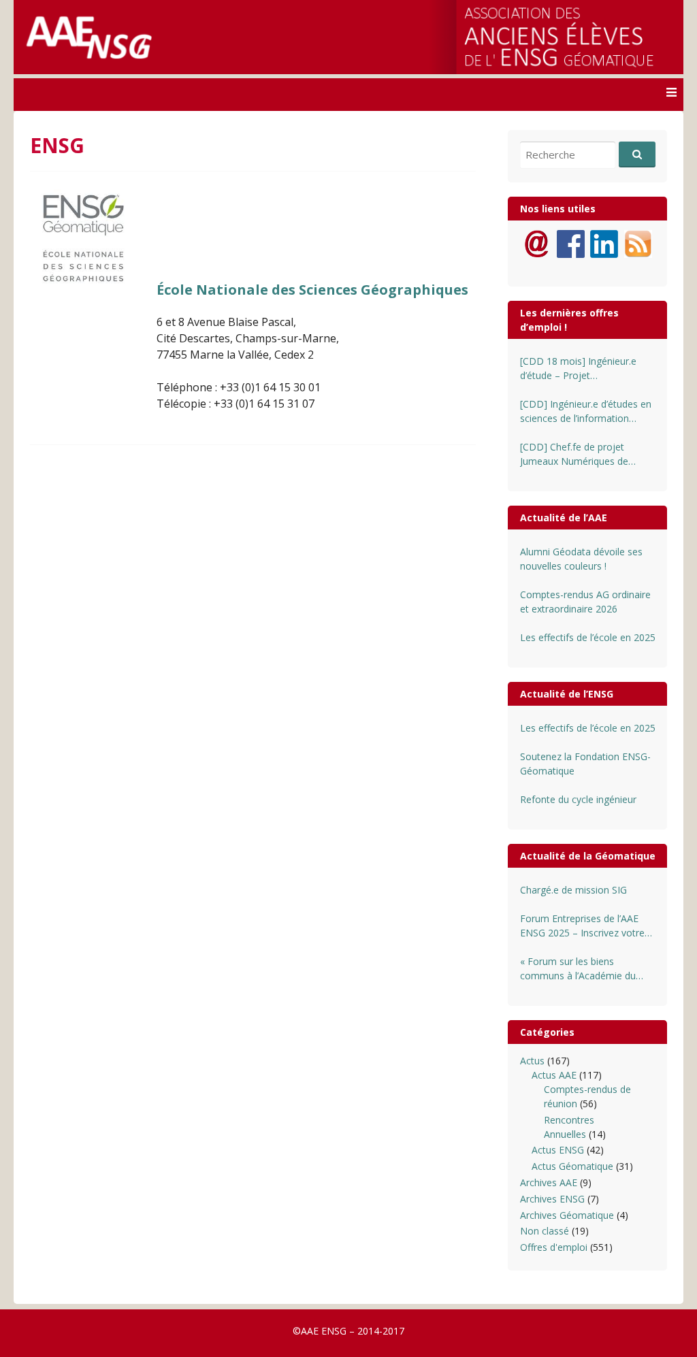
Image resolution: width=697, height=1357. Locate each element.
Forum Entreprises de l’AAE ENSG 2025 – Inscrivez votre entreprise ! (582, 926)
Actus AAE (554, 1074)
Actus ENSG (558, 1149)
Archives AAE (548, 1182)
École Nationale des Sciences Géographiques (312, 289)
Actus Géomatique (572, 1166)
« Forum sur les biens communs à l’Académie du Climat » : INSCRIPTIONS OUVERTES (578, 969)
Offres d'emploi (553, 1247)
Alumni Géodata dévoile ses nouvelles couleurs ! (581, 558)
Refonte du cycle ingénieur (578, 799)
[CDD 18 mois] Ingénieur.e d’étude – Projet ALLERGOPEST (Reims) (578, 368)
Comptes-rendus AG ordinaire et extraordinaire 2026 (585, 601)
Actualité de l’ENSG (566, 693)
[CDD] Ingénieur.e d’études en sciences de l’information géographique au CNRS (585, 411)
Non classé (544, 1230)
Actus (532, 1060)
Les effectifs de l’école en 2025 (587, 637)
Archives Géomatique (567, 1215)
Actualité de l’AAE (563, 517)
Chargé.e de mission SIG (573, 889)
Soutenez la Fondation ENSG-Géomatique (585, 763)
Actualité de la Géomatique (587, 855)
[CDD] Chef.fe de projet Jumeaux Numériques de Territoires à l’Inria (574, 454)
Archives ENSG (552, 1198)
